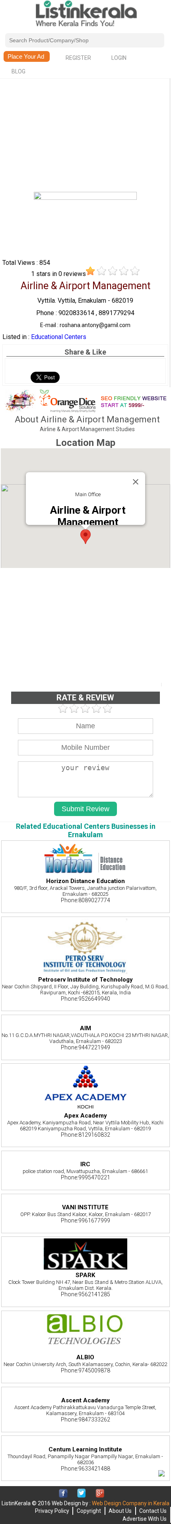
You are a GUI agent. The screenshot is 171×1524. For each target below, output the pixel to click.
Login (118, 58)
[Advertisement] (85, 136)
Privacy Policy (52, 1511)
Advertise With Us (144, 1519)
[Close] (135, 481)
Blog (18, 71)
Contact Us (153, 1511)
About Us (120, 1511)
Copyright (89, 1511)
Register (78, 58)
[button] (85, 536)
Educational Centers (58, 337)
